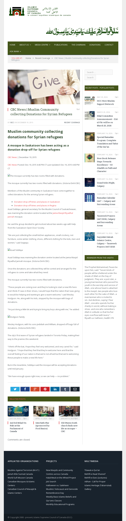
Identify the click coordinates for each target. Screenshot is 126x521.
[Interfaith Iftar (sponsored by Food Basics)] (43, 413)
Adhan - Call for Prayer (95, 481)
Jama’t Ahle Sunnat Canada (20, 474)
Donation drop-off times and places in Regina (35, 205)
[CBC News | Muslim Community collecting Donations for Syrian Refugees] (44, 103)
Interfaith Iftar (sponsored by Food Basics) (42, 425)
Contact (109, 44)
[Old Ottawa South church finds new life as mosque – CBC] (69, 413)
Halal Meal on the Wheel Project (61, 477)
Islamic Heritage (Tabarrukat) (98, 485)
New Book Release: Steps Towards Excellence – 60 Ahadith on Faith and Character (107, 165)
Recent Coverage (72, 122)
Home (12, 44)
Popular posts (107, 88)
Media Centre (41, 44)
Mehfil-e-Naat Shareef (95, 474)
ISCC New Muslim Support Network (106, 102)
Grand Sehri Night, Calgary (106, 184)
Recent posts (91, 88)
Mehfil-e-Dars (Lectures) (96, 477)
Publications (61, 44)
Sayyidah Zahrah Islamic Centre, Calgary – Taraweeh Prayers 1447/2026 (107, 242)
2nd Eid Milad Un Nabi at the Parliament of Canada (18, 427)
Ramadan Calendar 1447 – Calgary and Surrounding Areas (106, 201)
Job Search (51, 481)
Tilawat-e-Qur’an (92, 470)
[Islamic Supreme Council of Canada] (40, 10)
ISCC (12, 122)
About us (24, 44)
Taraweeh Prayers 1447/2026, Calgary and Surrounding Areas (106, 220)
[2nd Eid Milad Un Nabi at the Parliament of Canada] (18, 413)
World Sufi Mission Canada (20, 477)
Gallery (88, 489)
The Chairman (78, 44)
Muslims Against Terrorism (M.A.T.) (23, 470)
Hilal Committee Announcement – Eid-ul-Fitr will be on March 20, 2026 (107, 120)
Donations (95, 44)
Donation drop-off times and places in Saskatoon (37, 201)
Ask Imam (14, 51)
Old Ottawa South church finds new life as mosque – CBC (69, 427)
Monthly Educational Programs (60, 504)
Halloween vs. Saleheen (57, 485)
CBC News (12, 157)
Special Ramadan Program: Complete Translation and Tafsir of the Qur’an (107, 142)
